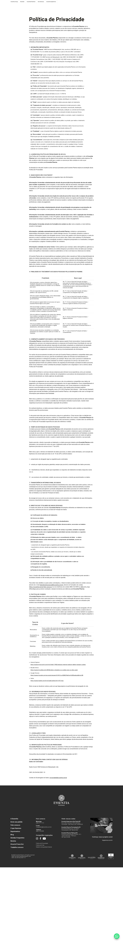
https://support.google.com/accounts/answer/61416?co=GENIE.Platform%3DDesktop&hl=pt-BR (57, 675)
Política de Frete (40, 845)
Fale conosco (15, 825)
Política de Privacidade (42, 843)
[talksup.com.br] (116, 936)
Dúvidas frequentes (17, 838)
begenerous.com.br (107, 840)
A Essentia (14, 819)
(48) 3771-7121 (85, 587)
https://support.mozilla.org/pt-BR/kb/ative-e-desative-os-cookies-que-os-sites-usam (54, 670)
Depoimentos (15, 831)
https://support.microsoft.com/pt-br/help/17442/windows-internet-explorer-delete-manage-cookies (58, 664)
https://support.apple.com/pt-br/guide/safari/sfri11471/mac (47, 680)
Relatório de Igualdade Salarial (44, 847)
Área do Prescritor (17, 844)
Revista (13, 841)
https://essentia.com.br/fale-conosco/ (41, 587)
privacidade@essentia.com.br (58, 777)
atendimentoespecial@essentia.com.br (51, 585)
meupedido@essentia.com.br (44, 827)
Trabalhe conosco (17, 847)
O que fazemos (16, 828)
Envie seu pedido (16, 822)
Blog (12, 834)
